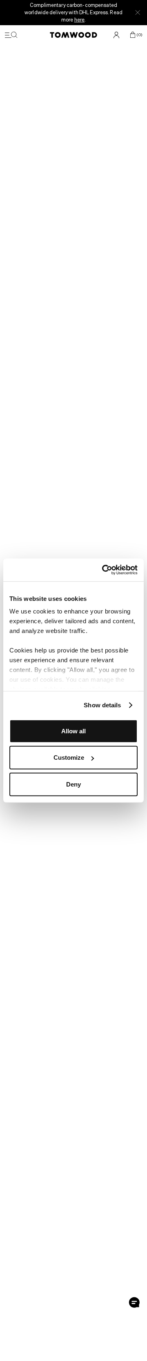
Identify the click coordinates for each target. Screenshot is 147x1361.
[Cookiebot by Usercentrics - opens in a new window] (104, 570)
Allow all (73, 730)
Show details (102, 705)
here (79, 19)
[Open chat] (134, 1302)
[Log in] (116, 35)
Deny (73, 783)
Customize (68, 757)
